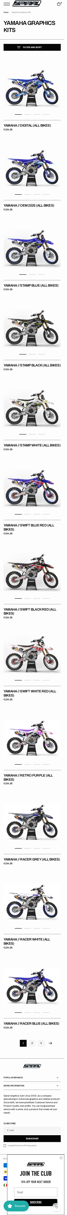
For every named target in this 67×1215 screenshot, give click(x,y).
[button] (8, 4)
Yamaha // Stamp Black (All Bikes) (32, 365)
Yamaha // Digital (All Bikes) (27, 125)
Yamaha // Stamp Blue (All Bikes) (31, 285)
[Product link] (32, 88)
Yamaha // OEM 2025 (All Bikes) (29, 205)
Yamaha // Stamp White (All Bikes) (32, 445)
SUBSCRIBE (36, 1202)
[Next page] (50, 1043)
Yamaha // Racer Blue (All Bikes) (31, 1023)
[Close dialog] (61, 1158)
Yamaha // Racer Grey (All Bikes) (32, 859)
